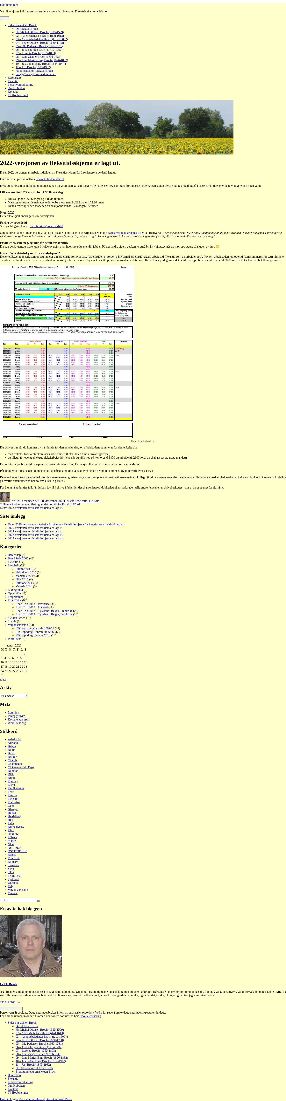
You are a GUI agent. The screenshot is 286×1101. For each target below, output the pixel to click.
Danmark (13, 770)
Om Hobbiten (16, 88)
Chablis (12, 760)
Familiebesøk (16, 788)
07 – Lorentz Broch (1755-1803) (36, 53)
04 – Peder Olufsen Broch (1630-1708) (40, 42)
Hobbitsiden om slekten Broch (34, 70)
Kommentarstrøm (18, 719)
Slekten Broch (16, 617)
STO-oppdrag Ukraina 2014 (33, 635)
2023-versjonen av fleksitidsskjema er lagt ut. (35, 535)
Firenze (12, 795)
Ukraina (13, 882)
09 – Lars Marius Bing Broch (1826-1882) (42, 60)
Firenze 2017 (24, 569)
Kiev (11, 830)
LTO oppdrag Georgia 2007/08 (35, 628)
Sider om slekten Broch (22, 25)
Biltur (11, 749)
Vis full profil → (10, 1001)
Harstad (12, 812)
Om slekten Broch (27, 28)
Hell (10, 819)
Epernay (13, 781)
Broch (11, 753)
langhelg (13, 833)
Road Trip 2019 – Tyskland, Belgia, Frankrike (44, 614)
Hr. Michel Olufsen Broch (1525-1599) (40, 32)
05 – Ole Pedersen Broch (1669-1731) (39, 46)
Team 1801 (15, 875)
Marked (12, 840)
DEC (11, 774)
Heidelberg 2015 (26, 572)
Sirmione (13, 865)
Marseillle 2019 (25, 576)
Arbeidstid (81, 501)
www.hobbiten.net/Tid (50, 179)
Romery (13, 861)
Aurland (13, 742)
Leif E (13, 501)
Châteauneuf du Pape (21, 767)
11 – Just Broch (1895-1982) (33, 67)
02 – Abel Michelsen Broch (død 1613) (40, 35)
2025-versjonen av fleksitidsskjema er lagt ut (35, 528)
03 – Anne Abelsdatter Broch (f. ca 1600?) (42, 39)
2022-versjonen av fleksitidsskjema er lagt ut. (35, 538)
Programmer (15, 596)
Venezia (13, 893)
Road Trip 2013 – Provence (33, 603)
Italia (11, 823)
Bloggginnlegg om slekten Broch (36, 74)
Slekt (11, 868)
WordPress (14, 638)
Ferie (11, 791)
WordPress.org (17, 723)
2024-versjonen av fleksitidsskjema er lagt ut (35, 531)
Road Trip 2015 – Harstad (32, 607)
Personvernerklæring (20, 84)
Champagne (15, 763)
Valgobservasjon (18, 624)
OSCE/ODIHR (17, 851)
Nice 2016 (22, 579)
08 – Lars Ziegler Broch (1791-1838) (38, 56)
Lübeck (12, 837)
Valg (10, 886)
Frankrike (14, 802)
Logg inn (13, 712)
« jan (3, 679)
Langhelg (13, 565)
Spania (12, 621)
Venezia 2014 (24, 586)
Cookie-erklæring (90, 1016)
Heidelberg (14, 816)
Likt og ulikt (15, 590)
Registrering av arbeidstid (123, 232)
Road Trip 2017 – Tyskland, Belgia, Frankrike (44, 610)
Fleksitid (13, 81)
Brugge (12, 756)
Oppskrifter (15, 593)
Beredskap (14, 77)
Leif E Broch (8, 984)
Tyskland (13, 879)
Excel (11, 784)
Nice (11, 844)
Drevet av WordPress (59, 1099)
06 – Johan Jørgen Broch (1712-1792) (39, 49)
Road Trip (14, 858)
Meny (5, 18)
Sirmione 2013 (25, 583)
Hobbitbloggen (9, 4)
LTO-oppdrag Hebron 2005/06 (35, 631)
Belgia (12, 746)
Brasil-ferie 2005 (18, 558)
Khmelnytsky (16, 826)
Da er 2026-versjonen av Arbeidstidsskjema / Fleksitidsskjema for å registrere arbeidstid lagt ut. (66, 524)
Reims (12, 854)
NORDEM (15, 847)
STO (11, 872)
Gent (11, 805)
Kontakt (13, 91)
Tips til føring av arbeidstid (46, 226)
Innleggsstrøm (16, 716)
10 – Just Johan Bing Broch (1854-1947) (41, 63)
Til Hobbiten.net (18, 95)
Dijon (11, 777)
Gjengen (13, 809)
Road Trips (14, 600)
